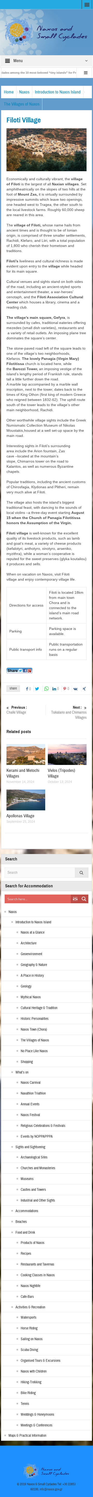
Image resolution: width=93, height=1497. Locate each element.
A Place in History (32, 975)
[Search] (81, 873)
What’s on (22, 1072)
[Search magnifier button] (84, 899)
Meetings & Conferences (36, 1425)
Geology (26, 986)
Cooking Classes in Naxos (38, 1275)
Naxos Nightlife (30, 1286)
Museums (27, 1179)
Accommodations (27, 1211)
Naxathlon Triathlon (33, 1093)
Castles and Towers (33, 1189)
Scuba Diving (29, 1350)
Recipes (26, 1253)
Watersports (28, 1317)
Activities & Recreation (30, 1307)
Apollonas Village (20, 816)
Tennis (25, 1404)
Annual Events (30, 1104)
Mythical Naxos (31, 997)
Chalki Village (16, 710)
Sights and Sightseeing (30, 1147)
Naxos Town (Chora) (34, 1029)
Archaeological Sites (34, 1157)
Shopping (27, 1062)
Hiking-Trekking (31, 1382)
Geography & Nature (34, 965)
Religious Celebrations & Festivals (43, 1126)
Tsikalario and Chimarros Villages (69, 712)
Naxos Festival (30, 1115)
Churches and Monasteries (38, 1168)
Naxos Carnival (31, 1082)
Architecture (28, 943)
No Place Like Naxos (34, 1051)
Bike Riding (28, 1393)
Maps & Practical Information (27, 1435)
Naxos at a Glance (32, 932)
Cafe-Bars (27, 1296)
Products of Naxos (32, 1243)
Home (9, 92)
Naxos (24, 92)
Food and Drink (25, 1232)
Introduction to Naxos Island (58, 92)
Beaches (21, 1222)
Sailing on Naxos (32, 1339)
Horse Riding (29, 1328)
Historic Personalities (35, 1018)
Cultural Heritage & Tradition (39, 1008)
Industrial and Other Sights (38, 1200)
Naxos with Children (34, 1371)
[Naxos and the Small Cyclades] (46, 32)
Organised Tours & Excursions (40, 1360)
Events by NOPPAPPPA (37, 1136)
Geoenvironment (31, 954)
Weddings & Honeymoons (37, 1414)
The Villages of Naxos (22, 104)
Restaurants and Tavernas (37, 1264)
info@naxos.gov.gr (51, 1489)
